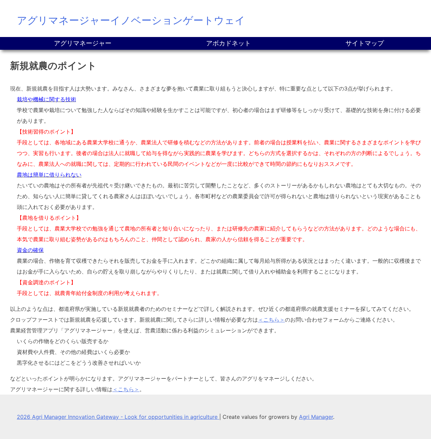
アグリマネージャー (82, 43)
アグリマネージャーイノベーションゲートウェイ (131, 20)
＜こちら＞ (271, 319)
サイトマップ (364, 43)
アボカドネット (228, 43)
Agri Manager (316, 416)
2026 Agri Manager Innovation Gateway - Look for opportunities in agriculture (118, 416)
